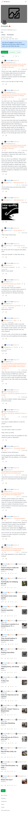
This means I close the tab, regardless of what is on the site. (14, 394)
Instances (3, 801)
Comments (12, 52)
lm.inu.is (7, 1)
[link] (5, 69)
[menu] (26, 1)
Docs (2, 804)
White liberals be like (19, 182)
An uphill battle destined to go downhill (10, 283)
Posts (18, 52)
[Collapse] (2, 60)
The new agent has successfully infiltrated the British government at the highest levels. (12, 472)
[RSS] (18, 56)
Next (3, 790)
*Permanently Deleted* (19, 448)
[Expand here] (24, 569)
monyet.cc (3, 571)
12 (2, 601)
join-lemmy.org (5, 810)
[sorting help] (16, 56)
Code (2, 807)
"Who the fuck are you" (19, 245)
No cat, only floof (18, 230)
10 (3, 644)
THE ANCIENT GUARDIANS (8, 267)
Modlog (3, 798)
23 (3, 743)
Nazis (15, 320)
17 (2, 700)
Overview (4, 52)
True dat (16, 347)
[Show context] (2, 69)
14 (3, 573)
